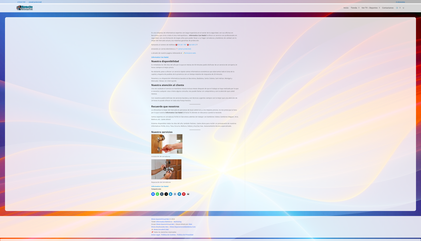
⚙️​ (397, 8)
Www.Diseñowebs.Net (159, 227)
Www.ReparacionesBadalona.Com (183, 227)
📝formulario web (189, 53)
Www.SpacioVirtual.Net (160, 219)
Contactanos (387, 8)
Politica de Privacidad (185, 235)
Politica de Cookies (168, 235)
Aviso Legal (155, 235)
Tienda (354, 8)
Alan (190, 224)
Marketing (177, 222)
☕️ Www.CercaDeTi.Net (160, 229)
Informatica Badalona (164, 222)
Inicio (346, 8)
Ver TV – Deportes (370, 8)
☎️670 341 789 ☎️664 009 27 (186, 45)
